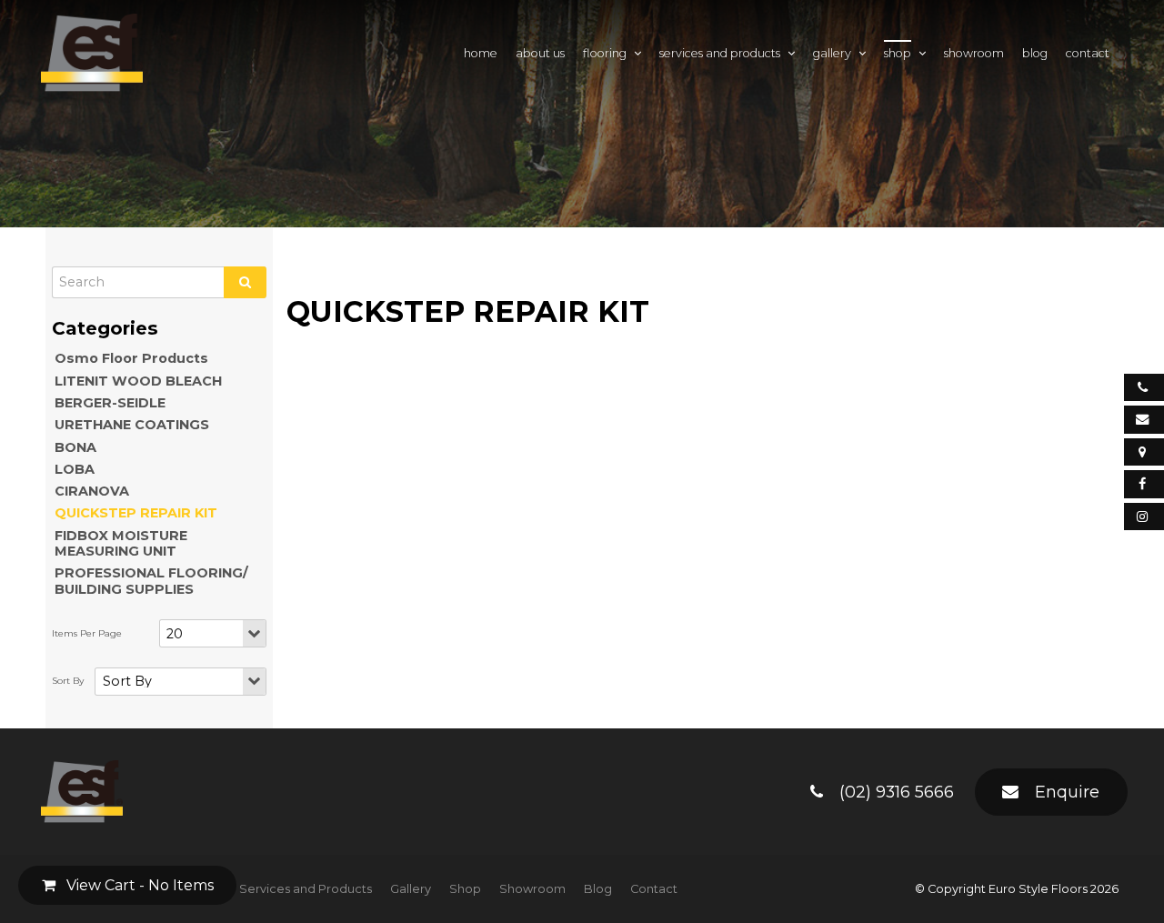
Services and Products (719, 53)
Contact (1087, 53)
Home (480, 53)
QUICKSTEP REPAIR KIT (136, 513)
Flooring (605, 53)
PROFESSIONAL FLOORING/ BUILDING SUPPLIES (151, 581)
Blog (1035, 53)
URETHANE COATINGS (132, 424)
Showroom (974, 53)
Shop (897, 53)
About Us (540, 53)
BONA (75, 447)
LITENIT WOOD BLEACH (138, 381)
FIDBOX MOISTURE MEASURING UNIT (121, 543)
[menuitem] (305, 889)
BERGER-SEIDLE (110, 403)
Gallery (832, 53)
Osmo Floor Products (131, 358)
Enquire (1067, 791)
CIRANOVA (92, 491)
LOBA (75, 469)
